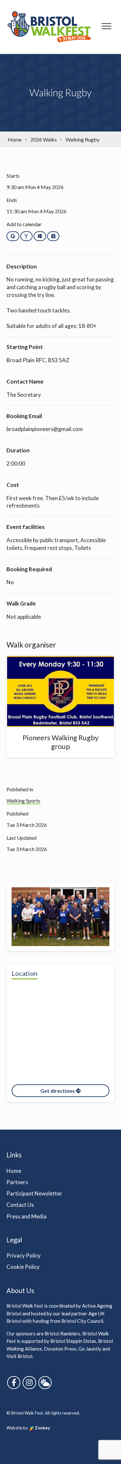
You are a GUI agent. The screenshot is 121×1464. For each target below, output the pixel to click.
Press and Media (26, 1216)
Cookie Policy (23, 1266)
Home (13, 1170)
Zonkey (42, 1427)
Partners (17, 1182)
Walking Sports (23, 800)
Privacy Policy (23, 1255)
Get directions (58, 1091)
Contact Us (20, 1204)
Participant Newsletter (34, 1193)
